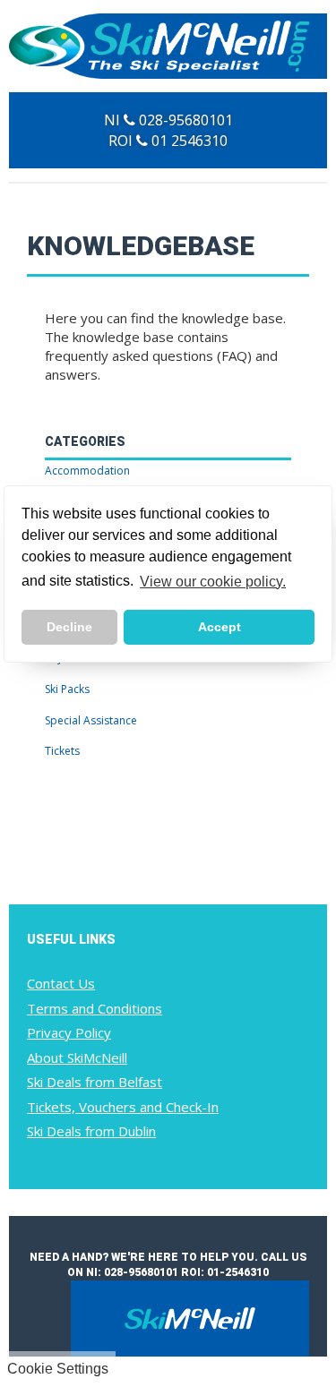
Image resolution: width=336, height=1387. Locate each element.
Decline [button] (69, 627)
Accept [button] (219, 627)
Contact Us (61, 983)
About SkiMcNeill (77, 1057)
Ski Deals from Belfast (94, 1082)
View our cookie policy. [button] (213, 581)
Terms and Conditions (94, 1008)
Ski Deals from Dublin (91, 1131)
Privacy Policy (69, 1032)
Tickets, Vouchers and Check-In (123, 1107)
